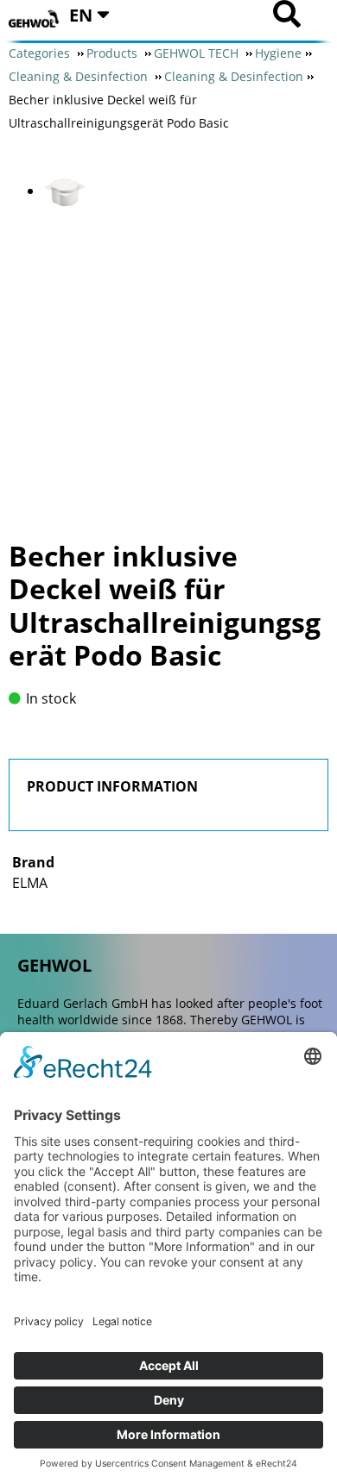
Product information (112, 786)
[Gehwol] (34, 19)
